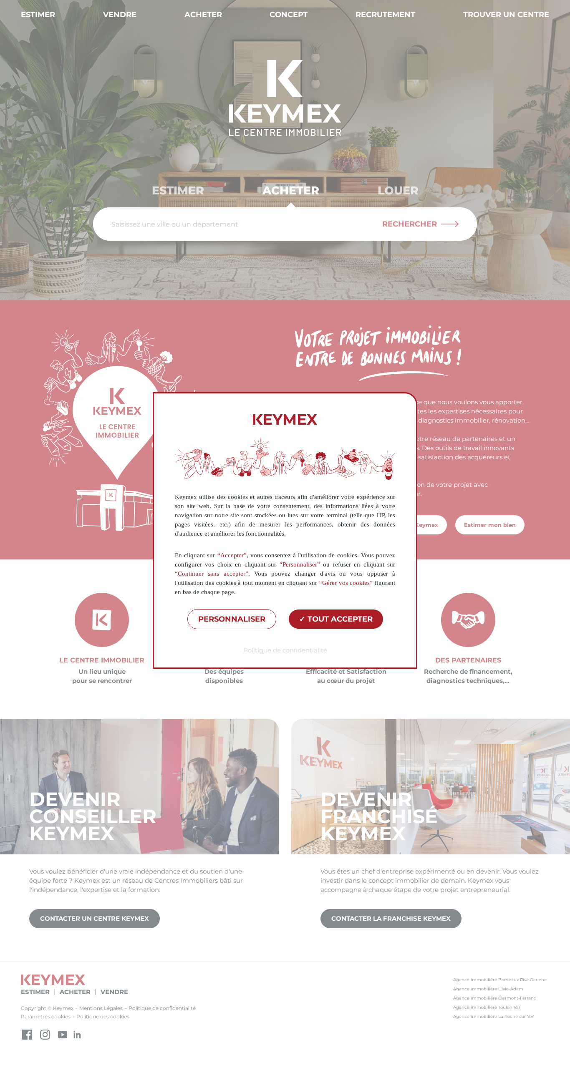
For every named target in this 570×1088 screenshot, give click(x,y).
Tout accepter (339, 619)
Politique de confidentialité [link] (285, 650)
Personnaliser (231, 619)
